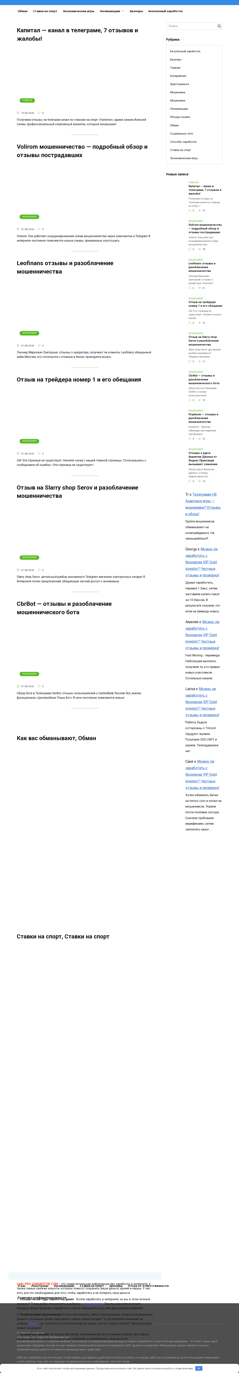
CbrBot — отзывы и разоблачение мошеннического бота (64, 608)
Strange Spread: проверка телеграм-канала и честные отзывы (117, 1133)
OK (198, 1368)
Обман (22, 11)
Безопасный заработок (165, 11)
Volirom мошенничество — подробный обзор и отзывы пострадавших (82, 151)
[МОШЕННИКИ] (85, 222)
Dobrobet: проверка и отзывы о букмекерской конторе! (42, 1052)
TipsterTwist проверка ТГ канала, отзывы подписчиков (43, 1213)
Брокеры (136, 11)
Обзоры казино (180, 117)
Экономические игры (78, 11)
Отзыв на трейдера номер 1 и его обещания (79, 379)
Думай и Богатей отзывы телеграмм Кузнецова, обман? (117, 1052)
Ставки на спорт (45, 11)
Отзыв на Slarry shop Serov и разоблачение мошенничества (204, 341)
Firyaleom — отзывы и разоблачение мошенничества (203, 418)
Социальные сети (181, 133)
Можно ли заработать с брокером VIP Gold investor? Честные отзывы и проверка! (202, 562)
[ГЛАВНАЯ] (85, 105)
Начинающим (110, 11)
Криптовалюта (179, 84)
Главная (175, 67)
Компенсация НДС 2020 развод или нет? (108, 796)
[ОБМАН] (45, 778)
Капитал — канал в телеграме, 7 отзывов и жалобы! (77, 34)
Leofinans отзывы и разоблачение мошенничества (202, 267)
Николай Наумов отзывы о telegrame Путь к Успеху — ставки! (46, 971)
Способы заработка (183, 141)
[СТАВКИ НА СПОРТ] (45, 901)
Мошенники (177, 92)
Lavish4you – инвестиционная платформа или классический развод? (108, 839)
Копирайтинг (178, 76)
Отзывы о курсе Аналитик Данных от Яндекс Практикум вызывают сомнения (203, 459)
